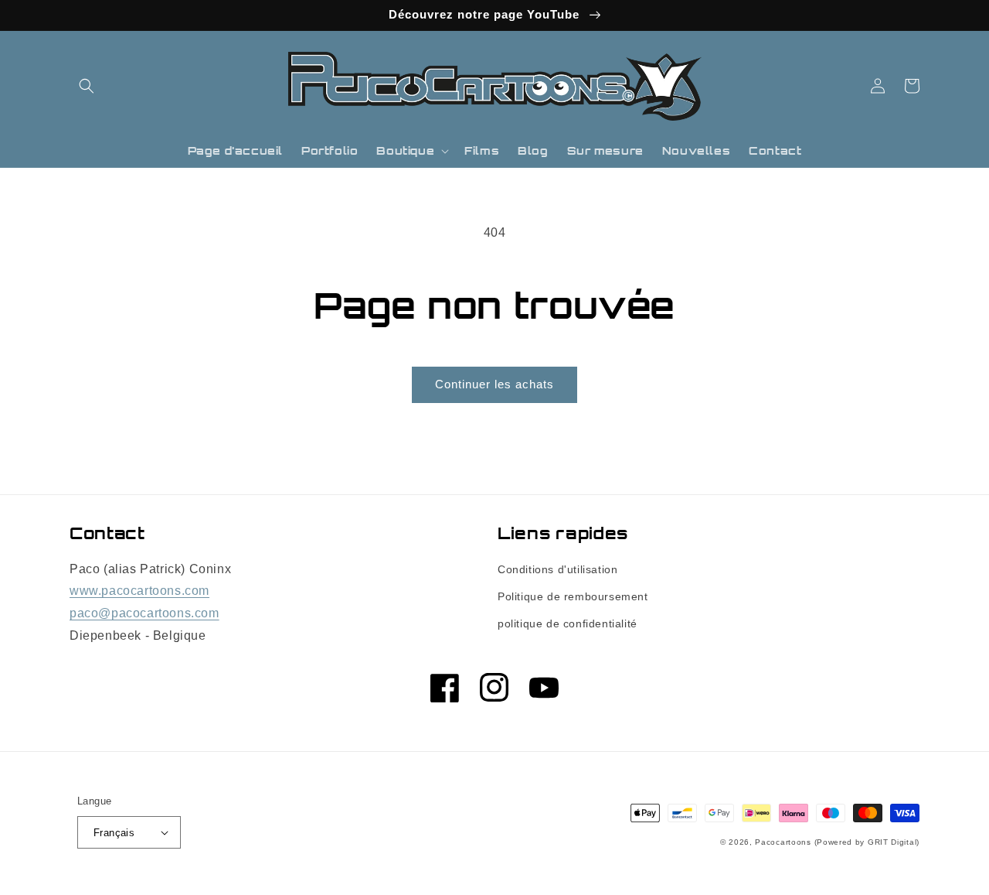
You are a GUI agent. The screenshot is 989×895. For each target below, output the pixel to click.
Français (113, 833)
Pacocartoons (783, 842)
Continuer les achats (494, 384)
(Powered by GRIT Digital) (867, 842)
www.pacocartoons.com (139, 590)
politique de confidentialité (567, 623)
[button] (87, 86)
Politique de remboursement (573, 596)
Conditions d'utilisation (557, 569)
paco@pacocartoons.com (144, 613)
